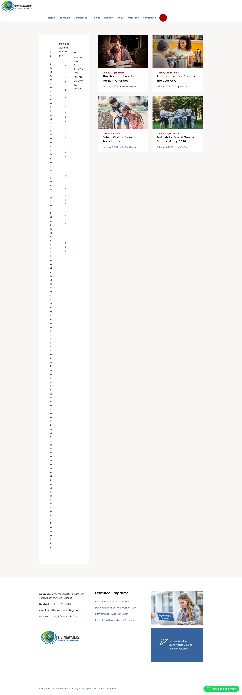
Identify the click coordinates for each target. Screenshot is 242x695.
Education (116, 133)
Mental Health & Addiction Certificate (115, 620)
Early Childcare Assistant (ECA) (112, 614)
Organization (117, 72)
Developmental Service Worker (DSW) (116, 607)
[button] (221, 689)
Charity (106, 72)
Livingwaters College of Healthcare (58, 688)
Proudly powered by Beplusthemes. (97, 688)
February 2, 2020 (110, 86)
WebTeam (130, 86)
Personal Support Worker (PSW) (113, 601)
